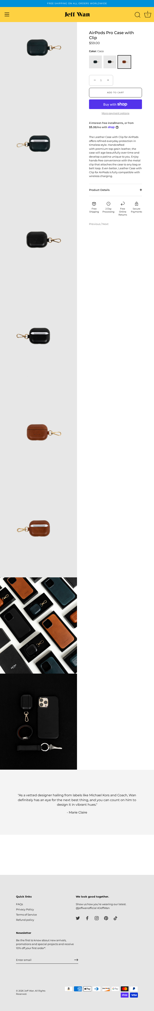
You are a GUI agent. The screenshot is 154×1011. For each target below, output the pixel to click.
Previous (95, 224)
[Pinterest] (106, 918)
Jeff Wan (29, 990)
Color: (96, 51)
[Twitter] (78, 918)
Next (105, 224)
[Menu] (7, 14)
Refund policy (25, 919)
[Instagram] (97, 918)
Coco (124, 62)
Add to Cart (115, 92)
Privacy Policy (25, 909)
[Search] (137, 15)
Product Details (99, 189)
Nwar (109, 62)
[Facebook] (87, 918)
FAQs (19, 904)
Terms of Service (26, 914)
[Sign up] (76, 960)
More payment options (115, 113)
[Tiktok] (115, 918)
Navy (95, 62)
